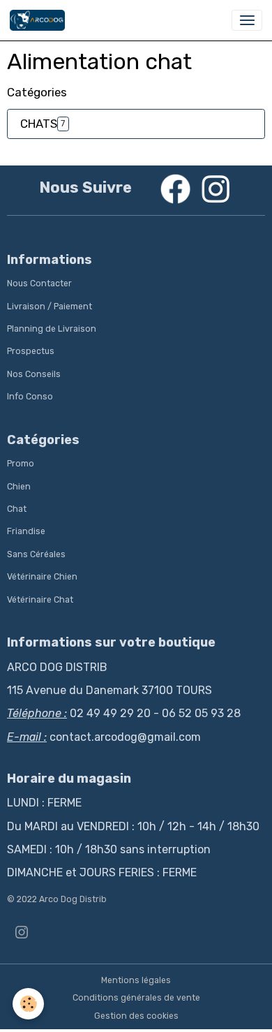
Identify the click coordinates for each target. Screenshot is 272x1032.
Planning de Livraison (51, 329)
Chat (17, 509)
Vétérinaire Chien (42, 577)
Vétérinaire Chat (40, 600)
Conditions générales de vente (136, 998)
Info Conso (30, 396)
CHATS (38, 124)
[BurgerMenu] (247, 20)
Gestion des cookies (136, 1016)
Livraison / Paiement (49, 306)
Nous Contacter (39, 283)
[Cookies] (28, 1003)
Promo (20, 464)
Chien (19, 487)
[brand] (40, 20)
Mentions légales (136, 980)
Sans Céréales (36, 554)
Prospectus (30, 351)
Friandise (26, 531)
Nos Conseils (34, 374)
